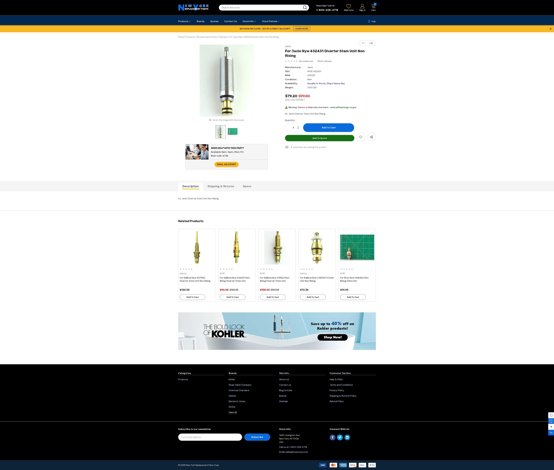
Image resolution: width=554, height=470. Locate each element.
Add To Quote (319, 138)
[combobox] (260, 8)
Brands (283, 395)
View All (233, 412)
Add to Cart (192, 297)
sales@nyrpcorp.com (297, 451)
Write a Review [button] (325, 61)
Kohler (232, 379)
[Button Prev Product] (364, 43)
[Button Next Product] (370, 43)
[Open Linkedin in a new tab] (347, 437)
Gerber (232, 395)
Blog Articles (285, 390)
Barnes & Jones (237, 401)
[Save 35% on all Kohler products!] (277, 331)
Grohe (232, 406)
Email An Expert (226, 164)
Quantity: (290, 120)
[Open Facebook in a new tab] (332, 437)
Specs (247, 186)
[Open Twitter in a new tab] (340, 437)
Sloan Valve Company (240, 384)
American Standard (239, 390)
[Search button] (305, 8)
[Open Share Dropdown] (371, 137)
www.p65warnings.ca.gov (343, 107)
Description (191, 186)
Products (183, 379)
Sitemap (283, 401)
